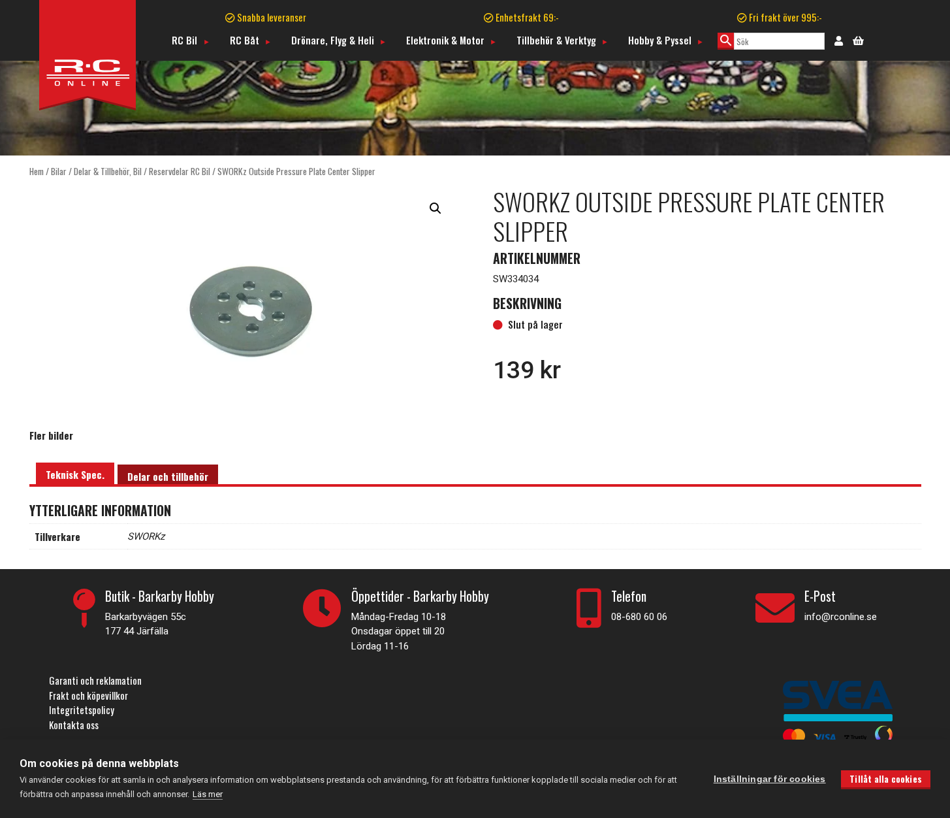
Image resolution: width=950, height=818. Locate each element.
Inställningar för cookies (770, 779)
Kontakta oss (74, 724)
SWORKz (146, 536)
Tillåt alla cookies (885, 778)
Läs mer (208, 794)
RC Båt (244, 40)
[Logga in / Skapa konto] (838, 40)
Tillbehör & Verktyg (556, 40)
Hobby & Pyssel (659, 40)
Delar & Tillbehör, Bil (108, 171)
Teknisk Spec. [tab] (75, 474)
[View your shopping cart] (858, 39)
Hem (36, 171)
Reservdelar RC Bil (179, 171)
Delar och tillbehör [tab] (167, 476)
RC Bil (184, 40)
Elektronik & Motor (445, 40)
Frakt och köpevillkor (88, 695)
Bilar (59, 171)
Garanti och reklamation (95, 680)
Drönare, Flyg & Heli (332, 40)
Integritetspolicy (81, 709)
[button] (435, 208)
